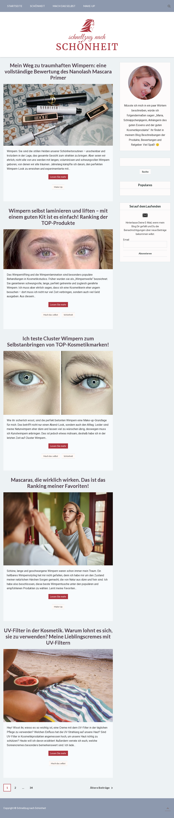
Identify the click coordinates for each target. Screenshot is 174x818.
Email (126, 239)
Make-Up (89, 5)
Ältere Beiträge (100, 787)
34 (31, 787)
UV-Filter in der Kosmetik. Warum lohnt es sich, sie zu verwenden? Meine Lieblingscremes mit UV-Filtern (59, 636)
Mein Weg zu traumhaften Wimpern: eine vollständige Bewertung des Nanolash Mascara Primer (59, 71)
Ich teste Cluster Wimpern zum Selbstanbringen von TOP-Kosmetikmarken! (58, 341)
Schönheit (37, 5)
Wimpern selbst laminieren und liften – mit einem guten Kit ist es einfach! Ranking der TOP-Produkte (59, 216)
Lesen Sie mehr (58, 176)
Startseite (14, 5)
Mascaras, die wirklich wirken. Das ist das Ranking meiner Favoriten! (58, 483)
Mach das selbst (64, 5)
